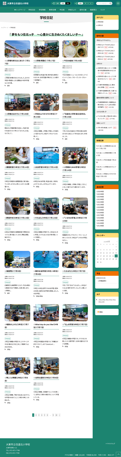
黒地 (68, 3)
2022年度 (100, 202)
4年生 (37, 139)
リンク (102, 9)
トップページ (20, 9)
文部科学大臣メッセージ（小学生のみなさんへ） (107, 78)
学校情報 (42, 9)
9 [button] (53, 415)
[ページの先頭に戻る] (118, 454)
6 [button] (47, 415)
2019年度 (100, 210)
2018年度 (100, 212)
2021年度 (100, 204)
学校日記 (31, 9)
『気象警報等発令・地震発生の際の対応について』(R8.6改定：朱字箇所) (107, 104)
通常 (58, 3)
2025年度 (100, 194)
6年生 (37, 186)
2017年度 (100, 215)
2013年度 (100, 226)
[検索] (110, 3)
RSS (101, 312)
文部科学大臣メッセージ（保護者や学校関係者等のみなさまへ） (107, 70)
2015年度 (100, 220)
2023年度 (100, 199)
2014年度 (100, 223)
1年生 (66, 293)
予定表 (62, 9)
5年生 (8, 189)
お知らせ (100, 25)
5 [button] (44, 415)
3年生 (8, 349)
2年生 (66, 189)
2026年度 (100, 191)
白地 (63, 3)
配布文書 (83, 9)
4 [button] (41, 415)
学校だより (72, 9)
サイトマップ (111, 443)
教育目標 (52, 9)
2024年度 (100, 197)
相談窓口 (93, 9)
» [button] (59, 415)
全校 (8, 85)
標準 (80, 3)
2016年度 (100, 218)
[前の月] (96, 241)
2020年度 (100, 207)
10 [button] (56, 415)
